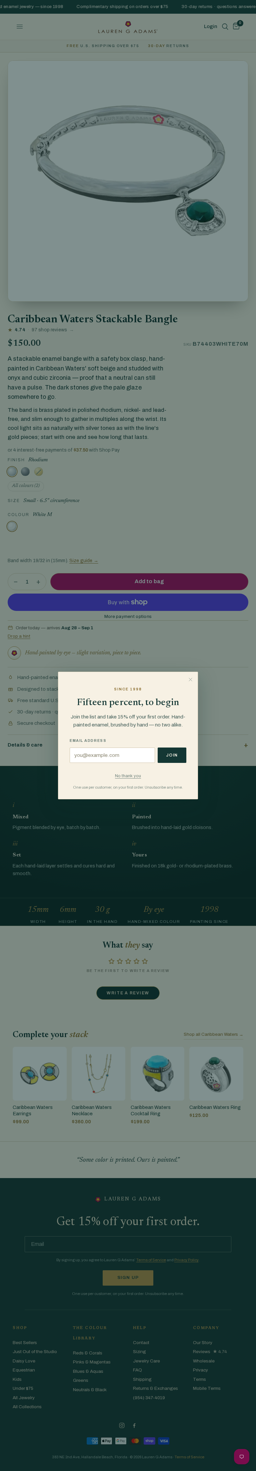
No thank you (128, 775)
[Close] (190, 679)
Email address (88, 741)
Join (172, 755)
